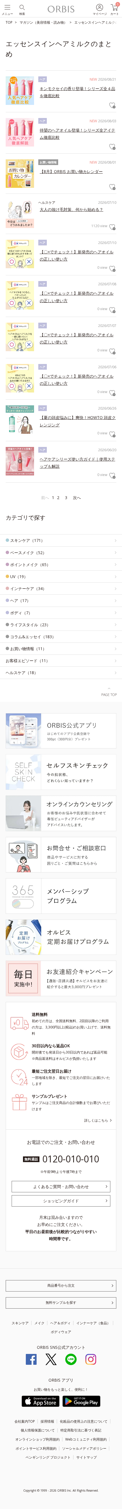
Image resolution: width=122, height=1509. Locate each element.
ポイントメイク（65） (30, 564)
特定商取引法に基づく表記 (80, 1430)
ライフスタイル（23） (30, 624)
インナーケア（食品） (93, 1323)
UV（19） (19, 576)
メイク (39, 1323)
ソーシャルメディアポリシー (84, 1448)
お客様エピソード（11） (28, 660)
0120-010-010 (70, 1159)
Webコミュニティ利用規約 (86, 1439)
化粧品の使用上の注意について (84, 1421)
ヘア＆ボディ (60, 1323)
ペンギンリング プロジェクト (48, 1457)
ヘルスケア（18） (22, 672)
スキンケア (20, 1323)
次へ (77, 497)
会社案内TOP (24, 1421)
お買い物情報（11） (28, 648)
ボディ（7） (21, 612)
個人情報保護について (38, 1430)
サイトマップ (86, 1457)
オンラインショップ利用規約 (37, 1439)
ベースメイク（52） (28, 552)
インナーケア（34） (28, 588)
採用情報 (47, 1421)
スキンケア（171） (27, 540)
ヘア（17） (20, 600)
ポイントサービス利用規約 (36, 1448)
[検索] (22, 7)
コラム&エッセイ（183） (33, 636)
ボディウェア (61, 1331)
